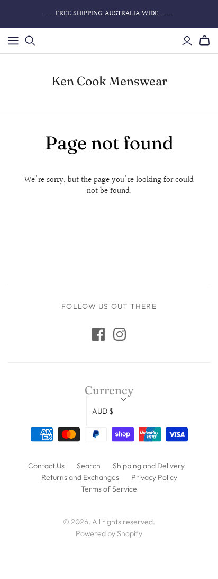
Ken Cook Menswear (109, 81)
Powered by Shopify (109, 533)
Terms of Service (109, 489)
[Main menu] (13, 40)
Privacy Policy (154, 477)
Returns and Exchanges (80, 477)
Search (89, 465)
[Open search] (30, 40)
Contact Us (46, 465)
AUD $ (102, 411)
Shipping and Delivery (149, 465)
